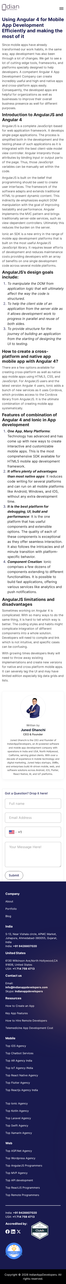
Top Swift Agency (16, 1125)
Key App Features (16, 1013)
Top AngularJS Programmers (23, 1165)
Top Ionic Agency (16, 1103)
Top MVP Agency (16, 1173)
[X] (19, 1231)
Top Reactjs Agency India (21, 1090)
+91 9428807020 (25, 946)
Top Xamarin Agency (18, 1133)
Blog (8, 916)
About (9, 901)
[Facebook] (7, 1231)
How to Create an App (19, 1005)
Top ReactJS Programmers (22, 1187)
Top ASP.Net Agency (18, 1150)
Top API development (19, 1180)
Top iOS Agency (15, 1045)
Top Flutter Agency (17, 1082)
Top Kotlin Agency (17, 1110)
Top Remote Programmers (22, 1195)
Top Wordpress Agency (20, 1158)
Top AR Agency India (18, 1060)
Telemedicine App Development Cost (29, 1028)
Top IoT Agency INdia (19, 1068)
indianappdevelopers (29, 991)
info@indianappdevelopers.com (26, 987)
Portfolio (11, 908)
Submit (14, 875)
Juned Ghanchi (33, 730)
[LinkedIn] (13, 1231)
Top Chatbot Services (19, 1053)
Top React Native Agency (21, 1075)
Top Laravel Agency (18, 1118)
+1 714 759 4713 (24, 968)
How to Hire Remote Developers (26, 1020)
